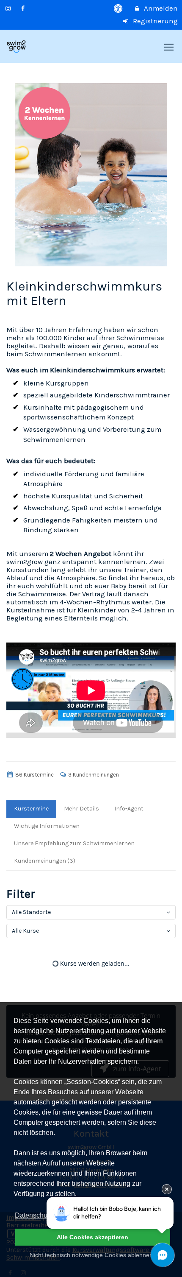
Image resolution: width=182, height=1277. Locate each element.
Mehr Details (81, 808)
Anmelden (160, 8)
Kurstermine (31, 808)
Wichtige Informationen (47, 826)
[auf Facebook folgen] (24, 8)
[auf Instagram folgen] (9, 8)
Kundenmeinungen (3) (44, 860)
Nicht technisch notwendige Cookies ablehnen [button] (91, 1255)
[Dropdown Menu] (169, 47)
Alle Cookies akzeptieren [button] (92, 1237)
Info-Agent (128, 808)
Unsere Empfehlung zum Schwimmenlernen (74, 843)
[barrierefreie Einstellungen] (119, 8)
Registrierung (154, 21)
